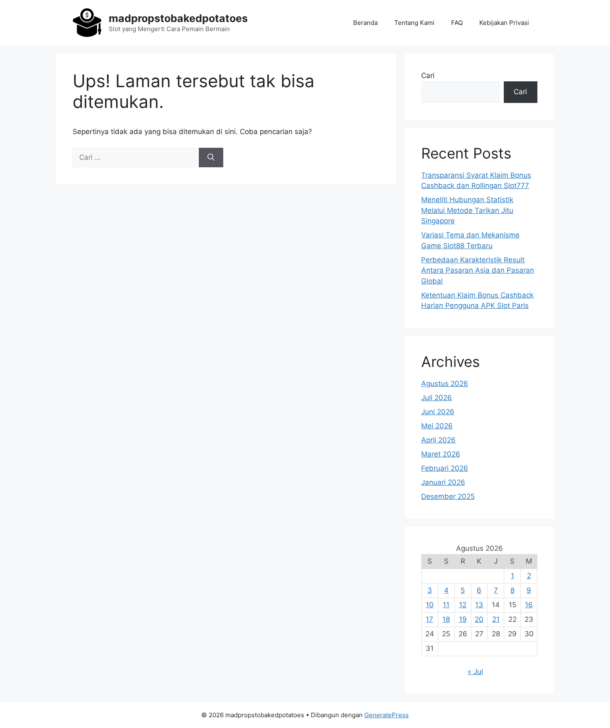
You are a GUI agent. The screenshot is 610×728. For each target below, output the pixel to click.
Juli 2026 (436, 397)
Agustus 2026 (444, 383)
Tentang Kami (414, 23)
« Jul (475, 671)
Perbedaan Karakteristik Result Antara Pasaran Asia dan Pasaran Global (477, 270)
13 (479, 605)
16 (529, 605)
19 (463, 619)
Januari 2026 (443, 482)
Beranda (365, 23)
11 (446, 605)
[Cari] (211, 158)
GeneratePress (386, 715)
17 (429, 619)
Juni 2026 (437, 412)
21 (496, 619)
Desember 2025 (448, 496)
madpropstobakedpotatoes (178, 18)
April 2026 (438, 440)
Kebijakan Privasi (504, 23)
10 (430, 605)
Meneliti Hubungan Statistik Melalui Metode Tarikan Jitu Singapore (467, 210)
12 (462, 605)
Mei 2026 (437, 426)
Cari (427, 75)
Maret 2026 (440, 454)
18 (446, 619)
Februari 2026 (444, 468)
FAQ (457, 23)
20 (479, 619)
